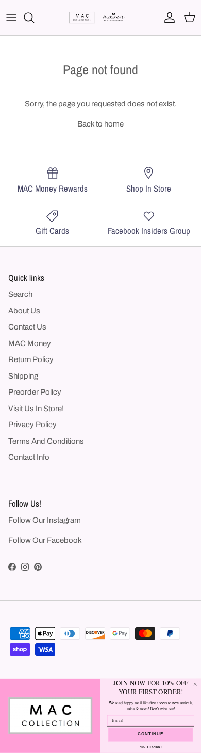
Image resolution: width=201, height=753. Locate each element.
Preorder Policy (34, 392)
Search (20, 294)
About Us (24, 311)
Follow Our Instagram (44, 520)
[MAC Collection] (100, 18)
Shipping (23, 376)
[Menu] (11, 17)
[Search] (34, 17)
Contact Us (27, 327)
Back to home (100, 124)
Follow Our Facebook (45, 540)
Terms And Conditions (46, 441)
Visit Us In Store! (36, 408)
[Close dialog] (195, 684)
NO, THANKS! (151, 747)
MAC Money (29, 343)
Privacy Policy (32, 424)
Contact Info (28, 457)
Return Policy (31, 359)
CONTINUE (151, 734)
